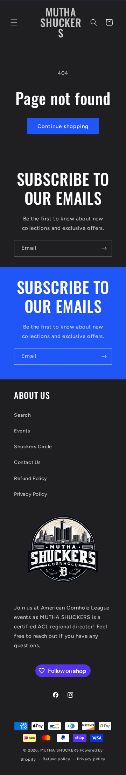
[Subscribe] (104, 248)
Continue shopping (63, 126)
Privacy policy (91, 759)
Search (22, 415)
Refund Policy (30, 478)
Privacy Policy (30, 494)
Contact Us (27, 462)
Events (22, 431)
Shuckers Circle (33, 447)
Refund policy (56, 759)
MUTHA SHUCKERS (59, 750)
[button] (14, 22)
